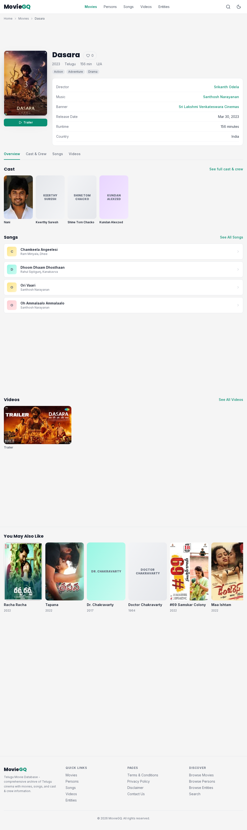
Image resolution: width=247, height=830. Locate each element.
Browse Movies (201, 775)
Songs (129, 7)
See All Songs (231, 237)
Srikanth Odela (226, 87)
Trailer (28, 122)
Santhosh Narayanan (221, 97)
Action (58, 71)
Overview (12, 154)
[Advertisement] (123, 34)
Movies (91, 7)
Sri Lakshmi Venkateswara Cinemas (209, 107)
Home (8, 18)
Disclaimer (135, 788)
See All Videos (231, 399)
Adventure (75, 71)
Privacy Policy (138, 781)
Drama (92, 71)
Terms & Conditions (142, 775)
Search (194, 794)
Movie (17, 7)
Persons (110, 7)
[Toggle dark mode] (238, 6)
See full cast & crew (226, 169)
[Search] (228, 6)
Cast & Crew (36, 154)
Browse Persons (202, 781)
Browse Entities (201, 788)
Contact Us (136, 794)
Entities (164, 7)
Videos (146, 7)
